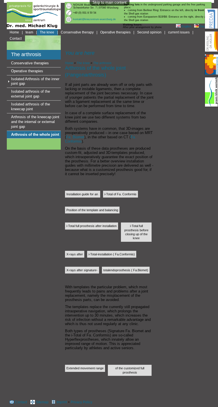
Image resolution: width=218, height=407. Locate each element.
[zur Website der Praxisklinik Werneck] (211, 92)
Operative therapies (115, 32)
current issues (179, 32)
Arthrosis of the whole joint (35, 134)
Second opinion (149, 32)
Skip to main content (110, 2)
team (29, 32)
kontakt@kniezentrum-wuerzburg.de (94, 19)
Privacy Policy (81, 402)
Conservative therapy (77, 32)
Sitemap (42, 402)
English (186, 26)
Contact (16, 38)
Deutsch (205, 26)
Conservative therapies (30, 63)
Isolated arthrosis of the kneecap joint (30, 106)
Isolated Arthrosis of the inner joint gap (35, 81)
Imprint (61, 402)
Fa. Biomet (75, 137)
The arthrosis (102, 63)
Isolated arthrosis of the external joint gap (30, 93)
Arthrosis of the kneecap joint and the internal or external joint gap (35, 122)
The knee (47, 32)
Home (14, 32)
